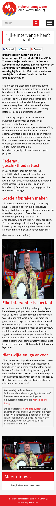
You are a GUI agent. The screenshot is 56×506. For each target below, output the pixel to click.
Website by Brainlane (28, 502)
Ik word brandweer (30, 408)
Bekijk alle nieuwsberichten (25, 485)
